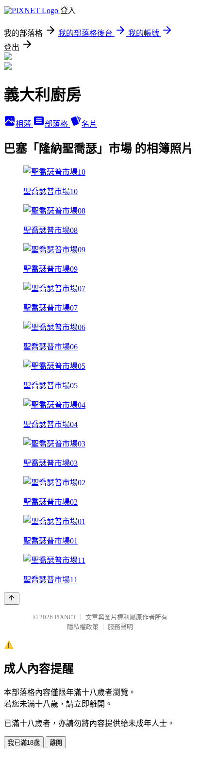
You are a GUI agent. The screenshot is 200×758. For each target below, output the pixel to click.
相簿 (24, 124)
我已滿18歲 (24, 742)
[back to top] (11, 599)
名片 (89, 124)
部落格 (57, 124)
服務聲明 (120, 626)
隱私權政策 (83, 626)
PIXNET (65, 617)
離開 (56, 742)
